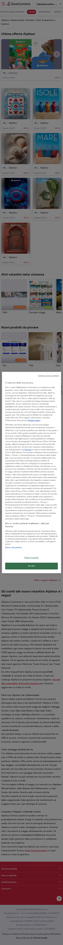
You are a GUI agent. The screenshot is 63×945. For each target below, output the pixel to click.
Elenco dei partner (13, 547)
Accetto (31, 566)
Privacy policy (34, 420)
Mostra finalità (32, 557)
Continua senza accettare (48, 375)
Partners (28, 449)
